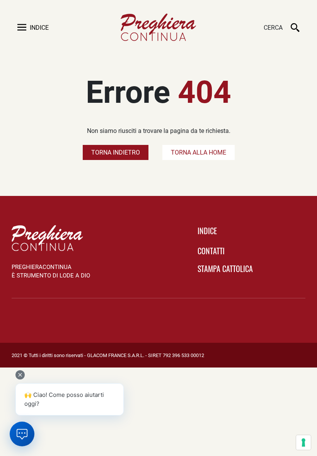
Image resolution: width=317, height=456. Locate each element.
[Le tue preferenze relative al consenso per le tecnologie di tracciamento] (303, 442)
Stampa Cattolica (225, 268)
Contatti (211, 251)
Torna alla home (198, 152)
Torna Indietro (115, 152)
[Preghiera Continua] (158, 27)
